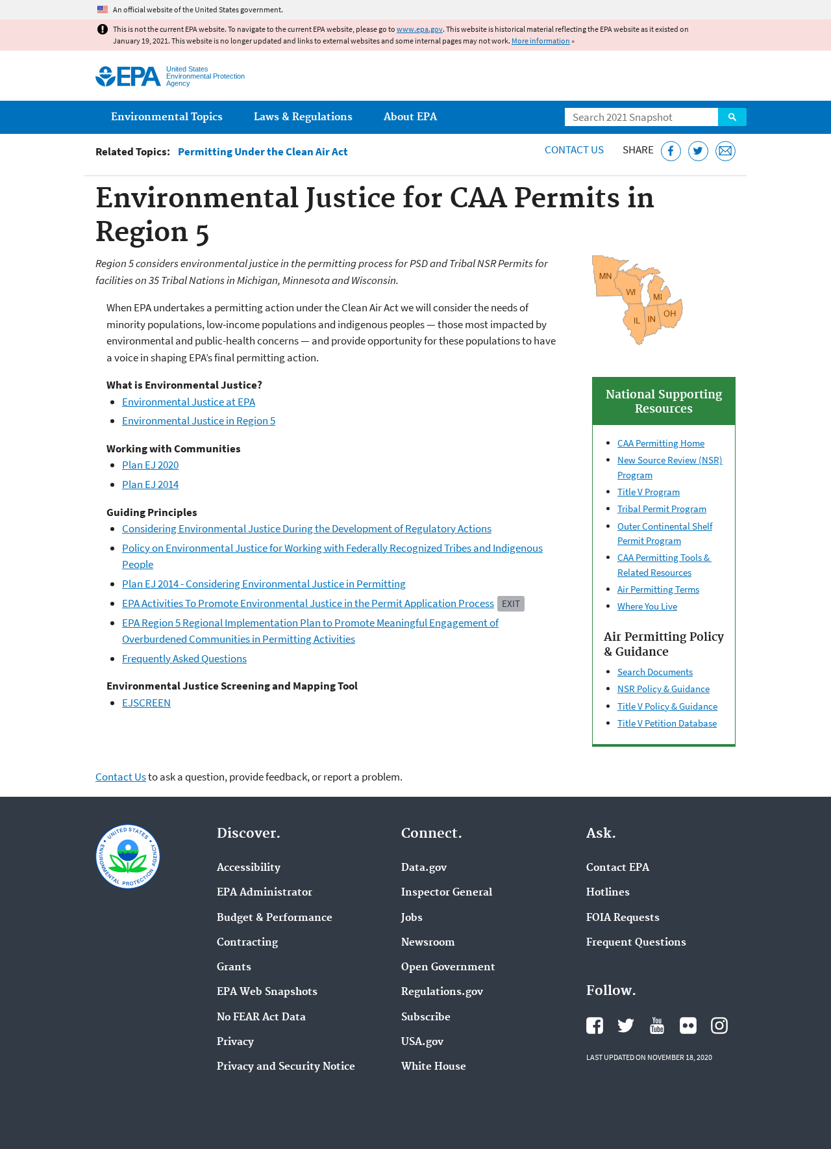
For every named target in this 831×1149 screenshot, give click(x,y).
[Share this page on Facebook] (671, 151)
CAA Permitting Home (660, 443)
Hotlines (608, 893)
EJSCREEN (146, 702)
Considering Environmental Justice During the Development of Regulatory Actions (306, 528)
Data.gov (424, 868)
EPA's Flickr (688, 1025)
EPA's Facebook (594, 1025)
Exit (511, 603)
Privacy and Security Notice (286, 1067)
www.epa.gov (420, 29)
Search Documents (655, 671)
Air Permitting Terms (658, 589)
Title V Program (648, 491)
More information (541, 40)
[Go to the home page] (128, 76)
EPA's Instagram (719, 1025)
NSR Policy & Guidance (663, 688)
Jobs (412, 918)
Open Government (448, 968)
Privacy (235, 1042)
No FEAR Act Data (261, 1018)
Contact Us (574, 149)
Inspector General (446, 893)
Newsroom (428, 943)
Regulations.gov (442, 992)
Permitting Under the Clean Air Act (263, 152)
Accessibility (248, 868)
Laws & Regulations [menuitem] (303, 117)
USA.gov (422, 1042)
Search (732, 117)
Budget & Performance (274, 918)
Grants (234, 968)
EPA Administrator (264, 893)
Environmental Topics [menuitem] (167, 117)
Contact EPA (617, 868)
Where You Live (647, 606)
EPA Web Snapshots (267, 992)
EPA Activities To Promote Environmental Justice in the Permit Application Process (308, 603)
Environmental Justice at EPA (188, 401)
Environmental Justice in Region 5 (198, 420)
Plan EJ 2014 (150, 484)
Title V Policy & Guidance (667, 706)
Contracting (247, 943)
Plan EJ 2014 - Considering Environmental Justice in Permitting (264, 583)
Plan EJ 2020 (150, 465)
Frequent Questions (636, 943)
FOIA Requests (623, 918)
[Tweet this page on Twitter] (698, 151)
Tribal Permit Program (661, 508)
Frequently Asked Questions (184, 658)
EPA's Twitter (625, 1025)
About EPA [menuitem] (410, 117)
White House (433, 1067)
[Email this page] (725, 151)
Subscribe (426, 1018)
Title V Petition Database (667, 723)
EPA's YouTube (657, 1025)
